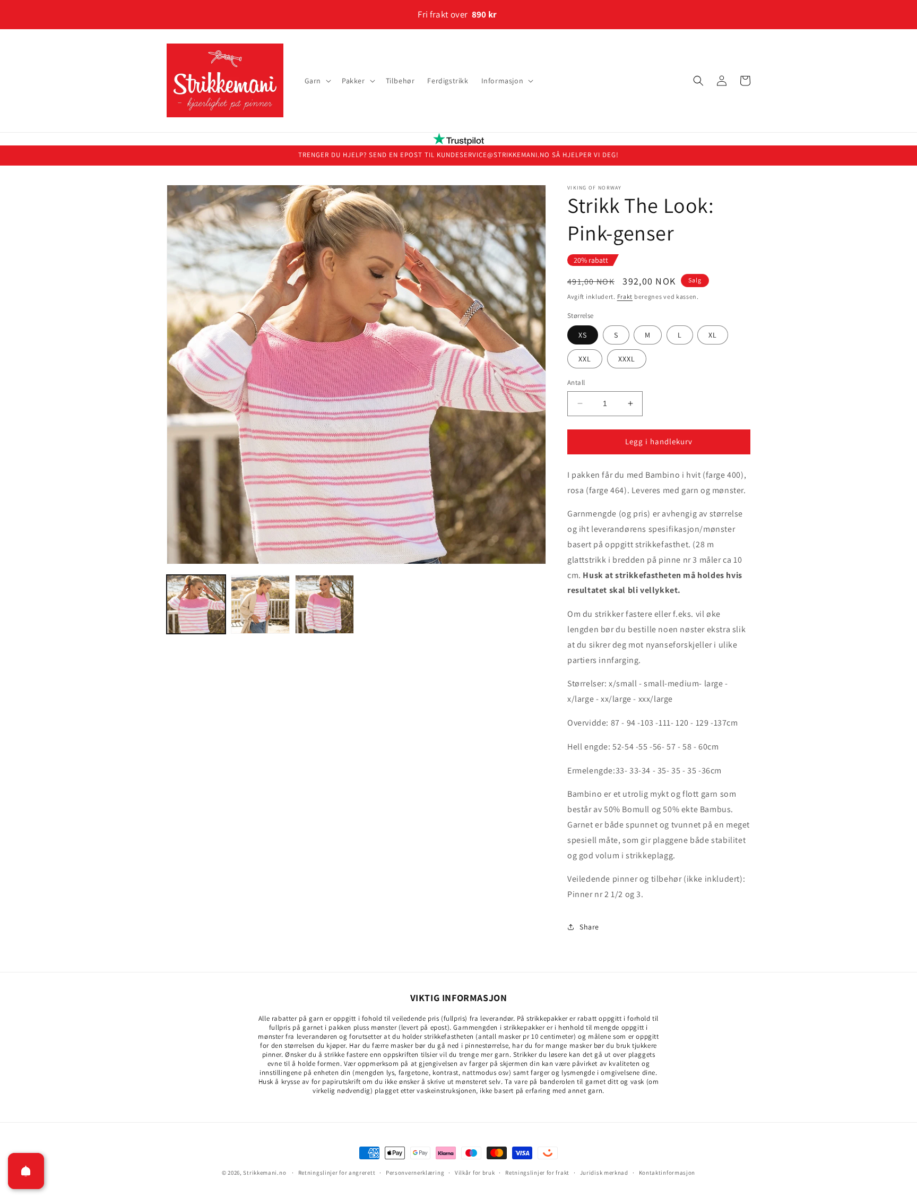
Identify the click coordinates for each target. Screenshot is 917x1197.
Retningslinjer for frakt (537, 1172)
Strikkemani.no (264, 1172)
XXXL (626, 359)
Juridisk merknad (604, 1172)
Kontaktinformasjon (667, 1172)
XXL (584, 359)
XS (582, 335)
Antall (576, 382)
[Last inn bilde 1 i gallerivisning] (196, 604)
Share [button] (589, 927)
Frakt (625, 296)
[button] (316, 81)
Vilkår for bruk (475, 1172)
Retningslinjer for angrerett (337, 1172)
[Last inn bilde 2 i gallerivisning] (260, 604)
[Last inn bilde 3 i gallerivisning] (324, 604)
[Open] (26, 1171)
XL (712, 335)
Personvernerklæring (415, 1172)
